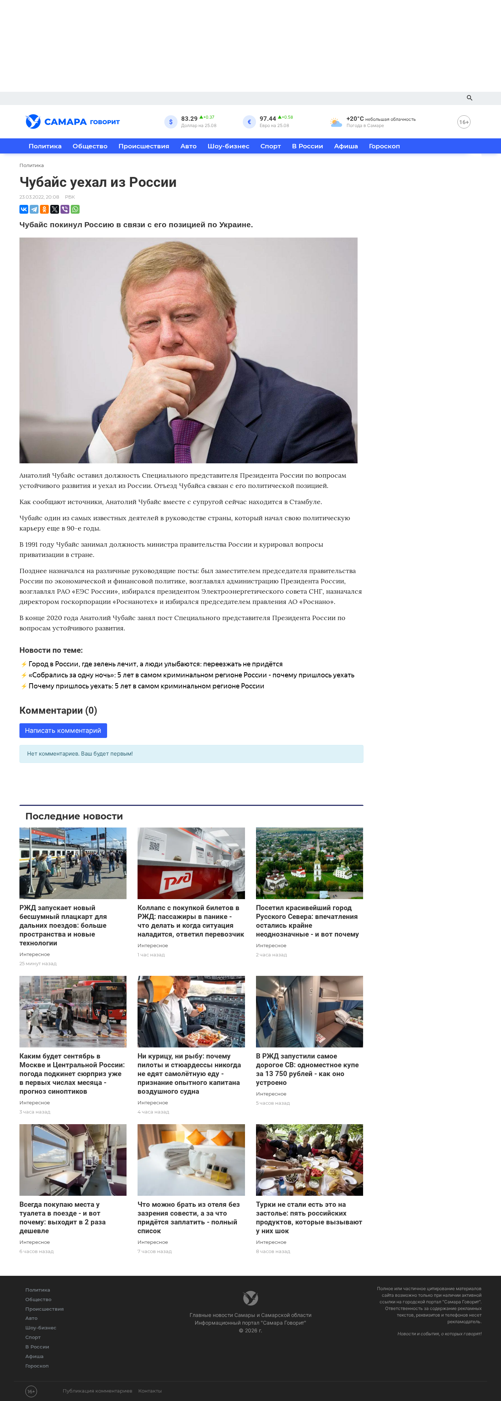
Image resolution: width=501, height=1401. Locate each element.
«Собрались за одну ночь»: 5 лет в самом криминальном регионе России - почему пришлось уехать (191, 675)
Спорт (270, 146)
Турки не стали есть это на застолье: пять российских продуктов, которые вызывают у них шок (309, 1217)
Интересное (34, 954)
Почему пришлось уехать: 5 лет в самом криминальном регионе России (146, 686)
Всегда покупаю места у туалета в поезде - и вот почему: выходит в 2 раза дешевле (62, 1217)
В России (307, 146)
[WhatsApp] (75, 209)
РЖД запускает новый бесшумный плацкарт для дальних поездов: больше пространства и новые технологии (63, 925)
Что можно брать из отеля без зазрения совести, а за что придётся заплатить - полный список (189, 1217)
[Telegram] (34, 209)
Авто (188, 146)
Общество (90, 146)
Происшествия (143, 146)
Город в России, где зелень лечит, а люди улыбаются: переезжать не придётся (156, 664)
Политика (45, 146)
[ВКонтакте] (23, 209)
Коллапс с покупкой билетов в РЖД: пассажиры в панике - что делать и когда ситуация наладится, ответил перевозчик (191, 921)
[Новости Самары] (72, 120)
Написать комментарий (63, 730)
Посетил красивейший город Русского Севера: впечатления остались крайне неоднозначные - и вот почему (307, 921)
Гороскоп (384, 146)
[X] (54, 209)
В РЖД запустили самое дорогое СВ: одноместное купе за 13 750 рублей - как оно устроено (307, 1069)
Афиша (346, 146)
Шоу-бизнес (228, 146)
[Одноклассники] (44, 209)
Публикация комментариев (97, 1391)
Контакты (150, 1391)
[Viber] (65, 209)
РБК (70, 197)
